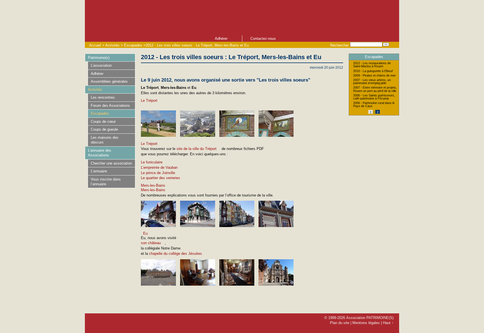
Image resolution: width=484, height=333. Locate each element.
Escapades (133, 45)
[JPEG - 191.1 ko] (158, 135)
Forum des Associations (110, 105)
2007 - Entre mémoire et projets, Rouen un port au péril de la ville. (375, 89)
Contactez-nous (263, 38)
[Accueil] (202, 17)
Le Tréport (149, 100)
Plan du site (339, 323)
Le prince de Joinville (158, 173)
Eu (145, 233)
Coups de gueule (104, 129)
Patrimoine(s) (99, 57)
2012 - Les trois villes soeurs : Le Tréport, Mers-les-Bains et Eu (197, 45)
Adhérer (221, 38)
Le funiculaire (151, 162)
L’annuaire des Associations (99, 152)
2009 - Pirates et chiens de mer (374, 75)
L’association (101, 65)
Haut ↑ (388, 323)
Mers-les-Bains (153, 185)
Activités (112, 45)
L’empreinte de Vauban (159, 167)
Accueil (95, 45)
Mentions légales (366, 323)
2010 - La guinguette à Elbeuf (373, 71)
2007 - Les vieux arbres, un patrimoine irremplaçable (372, 81)
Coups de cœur (103, 121)
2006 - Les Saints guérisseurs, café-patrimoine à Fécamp (374, 97)
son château (151, 243)
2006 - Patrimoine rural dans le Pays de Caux (374, 104)
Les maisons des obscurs (104, 139)
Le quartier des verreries (160, 178)
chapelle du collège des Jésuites (175, 253)
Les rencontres (103, 97)
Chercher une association (111, 163)
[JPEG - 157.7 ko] (197, 135)
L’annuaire (99, 171)
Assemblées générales (109, 81)
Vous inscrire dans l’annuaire (106, 181)
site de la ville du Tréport (196, 149)
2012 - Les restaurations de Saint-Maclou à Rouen (372, 65)
